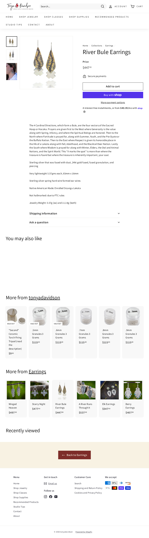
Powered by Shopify (84, 532)
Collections (96, 45)
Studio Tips (14, 24)
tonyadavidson (44, 297)
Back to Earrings (76, 455)
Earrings (109, 45)
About (50, 24)
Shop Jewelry (28, 16)
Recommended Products (112, 16)
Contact (34, 24)
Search (77, 483)
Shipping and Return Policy (88, 488)
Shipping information (43, 213)
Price (86, 61)
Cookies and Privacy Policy (88, 492)
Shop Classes (53, 16)
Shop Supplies (79, 16)
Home (9, 16)
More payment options (113, 102)
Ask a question (38, 222)
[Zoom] (46, 62)
